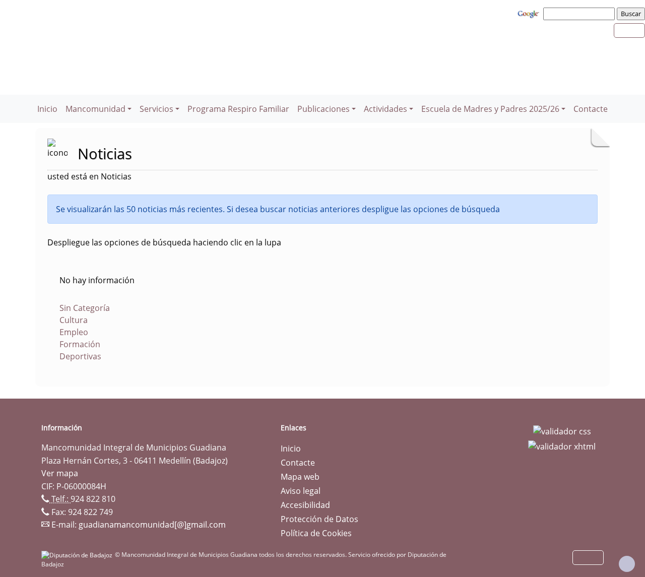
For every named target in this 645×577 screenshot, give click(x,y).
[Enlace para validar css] (562, 430)
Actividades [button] (385, 108)
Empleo (73, 332)
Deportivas (80, 356)
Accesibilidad (305, 504)
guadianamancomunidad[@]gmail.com (152, 524)
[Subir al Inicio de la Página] (627, 564)
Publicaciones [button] (323, 108)
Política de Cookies (316, 533)
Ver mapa (59, 473)
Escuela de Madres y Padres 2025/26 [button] (490, 108)
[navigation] (580, 13)
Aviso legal (300, 490)
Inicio (47, 108)
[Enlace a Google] (529, 13)
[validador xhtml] (562, 445)
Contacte (590, 108)
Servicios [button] (156, 108)
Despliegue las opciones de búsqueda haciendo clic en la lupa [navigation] (164, 242)
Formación (79, 344)
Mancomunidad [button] (95, 108)
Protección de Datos (319, 519)
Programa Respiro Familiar (238, 108)
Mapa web (300, 476)
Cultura (73, 320)
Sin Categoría (84, 307)
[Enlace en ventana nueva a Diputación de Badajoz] (78, 554)
